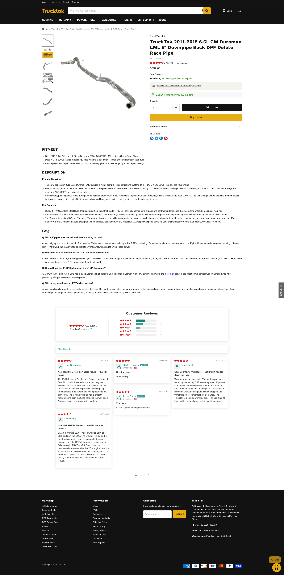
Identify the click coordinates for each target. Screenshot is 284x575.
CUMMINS (48, 20)
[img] (64, 360)
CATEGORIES (109, 20)
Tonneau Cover (49, 534)
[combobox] (135, 10)
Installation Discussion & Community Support (179, 85)
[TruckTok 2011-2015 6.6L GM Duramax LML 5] (48, 40)
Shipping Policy (100, 522)
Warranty (45, 2)
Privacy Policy (99, 530)
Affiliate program (50, 506)
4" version (169, 273)
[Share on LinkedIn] (161, 138)
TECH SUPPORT (145, 20)
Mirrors (45, 530)
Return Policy (99, 526)
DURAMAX (65, 20)
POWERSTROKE (86, 20)
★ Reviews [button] (281, 290)
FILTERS (127, 20)
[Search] (207, 10)
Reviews (75, 2)
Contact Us (98, 514)
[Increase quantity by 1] (176, 107)
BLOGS (162, 20)
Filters (45, 526)
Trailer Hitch (47, 538)
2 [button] (140, 474)
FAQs (95, 510)
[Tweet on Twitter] (156, 138)
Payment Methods (101, 518)
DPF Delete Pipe (50, 522)
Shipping (56, 2)
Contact (66, 2)
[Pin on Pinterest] (166, 138)
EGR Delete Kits (49, 518)
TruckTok (160, 36)
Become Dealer (49, 510)
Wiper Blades (48, 542)
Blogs (95, 506)
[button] (202, 10)
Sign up (179, 513)
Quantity (154, 101)
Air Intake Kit (48, 514)
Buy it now (196, 117)
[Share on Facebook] (152, 138)
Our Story (97, 538)
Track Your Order (50, 546)
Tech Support (99, 542)
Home (45, 29)
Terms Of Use (99, 534)
